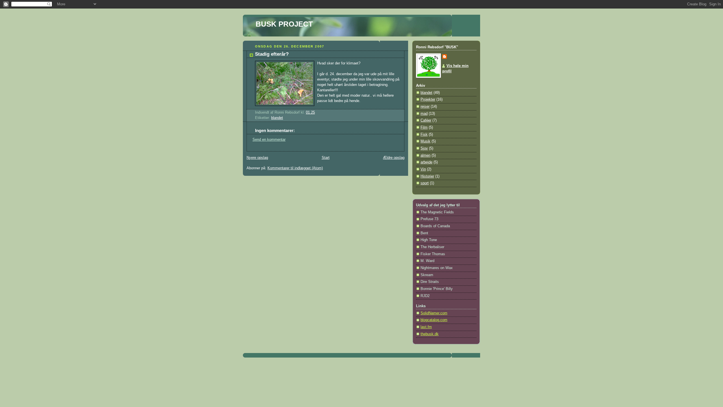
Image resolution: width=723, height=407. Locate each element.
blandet (277, 118)
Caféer (426, 120)
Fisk (424, 135)
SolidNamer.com (434, 313)
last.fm (426, 327)
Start (326, 158)
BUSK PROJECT (284, 24)
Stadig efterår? (272, 54)
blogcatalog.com (434, 320)
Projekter (428, 99)
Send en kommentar (269, 140)
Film (424, 127)
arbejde (426, 162)
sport (425, 183)
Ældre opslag (393, 158)
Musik (425, 141)
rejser (425, 107)
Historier (427, 176)
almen (425, 155)
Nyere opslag (257, 158)
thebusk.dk (430, 334)
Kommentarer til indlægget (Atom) (295, 168)
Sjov (424, 148)
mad (424, 114)
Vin (423, 169)
